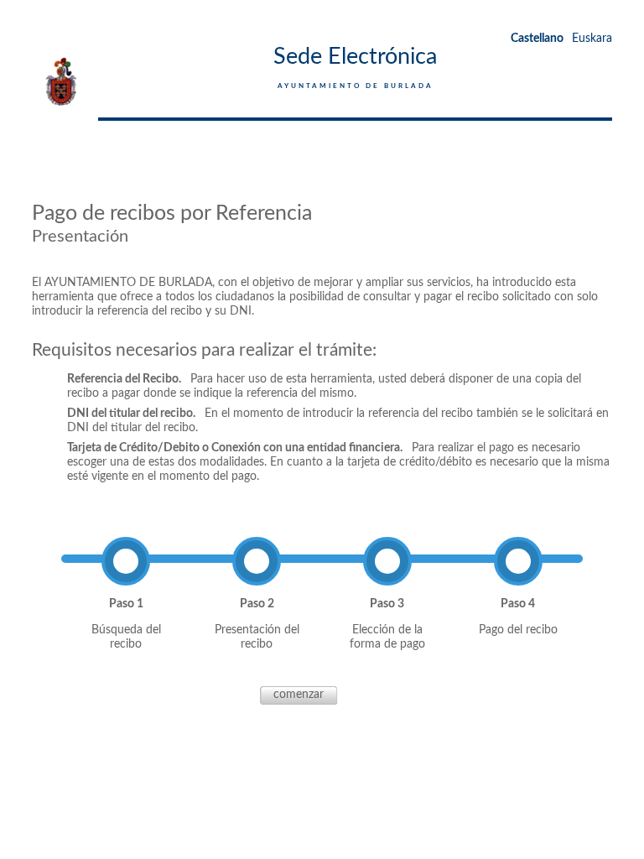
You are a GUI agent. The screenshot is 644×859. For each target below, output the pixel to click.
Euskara (592, 38)
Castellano (537, 38)
